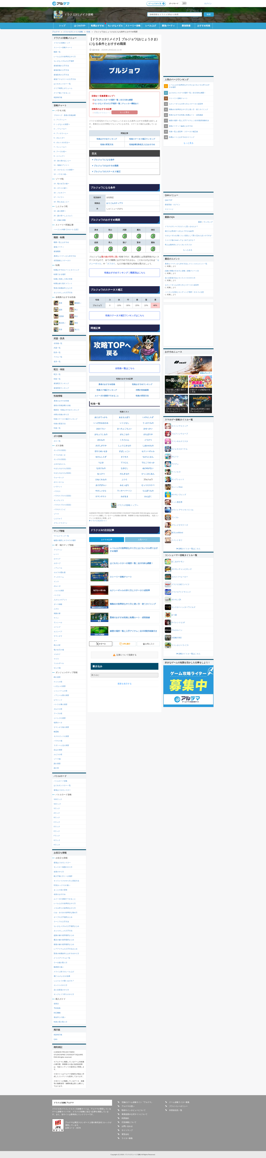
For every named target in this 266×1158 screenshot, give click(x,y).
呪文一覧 (57, 374)
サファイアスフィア (179, 426)
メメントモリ (176, 540)
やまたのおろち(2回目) (62, 473)
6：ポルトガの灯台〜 (62, 142)
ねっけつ (101, 474)
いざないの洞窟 (60, 686)
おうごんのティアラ (114, 203)
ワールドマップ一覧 (61, 536)
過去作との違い (60, 1017)
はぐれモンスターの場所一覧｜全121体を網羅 (113, 100)
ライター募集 (127, 1138)
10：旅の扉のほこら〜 (62, 161)
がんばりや (148, 434)
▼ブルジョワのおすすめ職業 (105, 166)
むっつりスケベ (148, 485)
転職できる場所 (60, 274)
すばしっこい (124, 451)
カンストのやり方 (60, 985)
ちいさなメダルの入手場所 (64, 61)
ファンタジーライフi (179, 645)
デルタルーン (176, 630)
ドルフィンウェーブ (179, 434)
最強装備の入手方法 (61, 66)
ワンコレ (175, 517)
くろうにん (124, 440)
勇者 (61, 303)
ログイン (208, 3)
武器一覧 (57, 348)
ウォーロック (59, 477)
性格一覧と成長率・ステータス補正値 (183, 131)
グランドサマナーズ (179, 525)
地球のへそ (58, 722)
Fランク (57, 836)
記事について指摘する (127, 655)
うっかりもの (148, 423)
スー (55, 641)
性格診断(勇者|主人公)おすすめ (142, 144)
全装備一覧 (58, 343)
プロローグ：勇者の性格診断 (65, 115)
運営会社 (125, 1134)
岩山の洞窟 (58, 750)
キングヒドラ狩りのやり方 (64, 994)
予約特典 (57, 1008)
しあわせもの (148, 446)
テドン (56, 618)
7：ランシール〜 (60, 147)
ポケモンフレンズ (178, 495)
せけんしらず (101, 457)
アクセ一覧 (58, 357)
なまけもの (101, 468)
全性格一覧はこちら (125, 368)
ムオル (56, 609)
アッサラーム (59, 577)
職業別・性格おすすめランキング (66, 410)
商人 (76, 310)
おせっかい (148, 429)
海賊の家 (57, 613)
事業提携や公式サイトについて (134, 1114)
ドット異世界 (176, 502)
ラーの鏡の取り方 (60, 962)
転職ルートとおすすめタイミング (181, 137)
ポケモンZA (176, 600)
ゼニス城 (57, 668)
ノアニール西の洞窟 (61, 695)
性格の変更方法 (106, 144)
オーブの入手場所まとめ (63, 917)
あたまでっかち (101, 417)
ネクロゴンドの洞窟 (61, 736)
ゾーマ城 (57, 759)
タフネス (124, 457)
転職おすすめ (97, 25)
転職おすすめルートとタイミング (66, 270)
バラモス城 (58, 741)
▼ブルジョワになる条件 (103, 159)
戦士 (76, 316)
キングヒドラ (59, 500)
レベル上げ (150, 25)
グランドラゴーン (60, 523)
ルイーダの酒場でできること (107, 396)
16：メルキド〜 (60, 193)
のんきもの (124, 474)
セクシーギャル (148, 451)
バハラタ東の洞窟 (60, 704)
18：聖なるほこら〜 (61, 202)
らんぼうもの (148, 491)
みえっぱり (124, 485)
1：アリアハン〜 (60, 120)
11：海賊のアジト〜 (61, 165)
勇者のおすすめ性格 (107, 384)
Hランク (57, 845)
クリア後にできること (62, 93)
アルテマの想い (128, 1106)
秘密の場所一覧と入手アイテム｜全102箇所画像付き (189, 120)
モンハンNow (177, 487)
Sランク (57, 808)
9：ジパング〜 (59, 156)
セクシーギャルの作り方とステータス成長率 (186, 104)
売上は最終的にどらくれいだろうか (178, 245)
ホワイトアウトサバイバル (182, 510)
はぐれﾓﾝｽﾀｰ (80, 25)
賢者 (61, 329)
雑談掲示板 (58, 97)
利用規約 (125, 1118)
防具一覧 (57, 352)
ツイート (102, 644)
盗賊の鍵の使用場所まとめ (64, 935)
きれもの (101, 440)
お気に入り (149, 644)
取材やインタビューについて (134, 1110)
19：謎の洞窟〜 (60, 211)
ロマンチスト (101, 496)
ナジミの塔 (58, 682)
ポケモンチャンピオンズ (181, 569)
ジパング (57, 627)
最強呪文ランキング (61, 383)
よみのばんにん (60, 464)
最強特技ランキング (61, 388)
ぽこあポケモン (177, 562)
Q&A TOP (168, 200)
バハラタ (57, 595)
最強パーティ (168, 25)
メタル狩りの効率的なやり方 (65, 908)
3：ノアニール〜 (60, 129)
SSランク (57, 804)
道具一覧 (57, 361)
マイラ (56, 659)
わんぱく (148, 496)
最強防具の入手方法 (61, 75)
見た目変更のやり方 (61, 990)
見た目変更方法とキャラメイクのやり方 (180, 278)
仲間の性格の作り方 (61, 414)
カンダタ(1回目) (60, 450)
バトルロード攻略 (60, 781)
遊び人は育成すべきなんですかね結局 (179, 231)
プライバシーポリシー (178, 1106)
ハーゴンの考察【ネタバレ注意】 (66, 229)
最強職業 (57, 251)
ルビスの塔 (58, 754)
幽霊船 (56, 732)
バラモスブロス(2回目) (62, 505)
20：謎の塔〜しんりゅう (63, 216)
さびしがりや (101, 446)
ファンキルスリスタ (179, 441)
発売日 (56, 1004)
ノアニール (58, 568)
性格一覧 (57, 428)
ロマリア (57, 559)
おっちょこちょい (124, 429)
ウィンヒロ (176, 472)
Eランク (57, 831)
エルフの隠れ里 (60, 572)
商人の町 (57, 645)
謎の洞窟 (57, 763)
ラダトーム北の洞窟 (61, 745)
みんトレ (175, 456)
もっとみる (187, 250)
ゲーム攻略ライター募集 (179, 1102)
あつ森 (174, 615)
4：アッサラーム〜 (61, 133)
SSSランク (58, 799)
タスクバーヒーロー (179, 577)
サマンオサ (58, 636)
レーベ (56, 554)
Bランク (57, 817)
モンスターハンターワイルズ (183, 607)
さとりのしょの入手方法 (63, 292)
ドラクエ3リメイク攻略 (78, 14)
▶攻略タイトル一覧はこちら (188, 549)
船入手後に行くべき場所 (63, 876)
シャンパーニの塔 (60, 691)
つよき (101, 462)
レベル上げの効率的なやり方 (65, 56)
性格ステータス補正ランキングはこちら (124, 315)
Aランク (57, 813)
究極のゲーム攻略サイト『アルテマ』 (137, 1102)
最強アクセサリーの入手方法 (65, 79)
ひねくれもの (101, 479)
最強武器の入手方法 (61, 70)
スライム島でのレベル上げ (64, 972)
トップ (62, 25)
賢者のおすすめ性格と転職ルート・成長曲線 (186, 115)
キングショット (177, 479)
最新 (200, 222)
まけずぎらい (101, 485)
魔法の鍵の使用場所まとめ (64, 940)
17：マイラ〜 (59, 197)
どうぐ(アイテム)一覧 (62, 958)
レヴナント (58, 487)
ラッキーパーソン (124, 491)
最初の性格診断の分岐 (62, 405)
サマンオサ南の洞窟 (61, 727)
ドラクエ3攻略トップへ (127, 505)
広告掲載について (129, 1122)
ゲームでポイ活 (154, 3)
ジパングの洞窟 (60, 718)
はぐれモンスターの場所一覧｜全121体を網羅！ (187, 93)
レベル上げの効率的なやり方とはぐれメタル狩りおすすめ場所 (189, 86)
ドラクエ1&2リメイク (180, 584)
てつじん (124, 462)
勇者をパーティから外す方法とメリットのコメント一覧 (186, 264)
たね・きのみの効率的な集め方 (65, 912)
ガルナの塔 (58, 709)
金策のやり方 (59, 872)
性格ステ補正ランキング (107, 390)
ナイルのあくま (60, 455)
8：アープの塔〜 (60, 151)
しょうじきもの (124, 446)
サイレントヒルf (178, 622)
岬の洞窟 (57, 677)
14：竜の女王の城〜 (61, 184)
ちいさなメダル (115, 25)
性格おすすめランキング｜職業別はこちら (124, 272)
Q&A (55, 1039)
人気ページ (142, 539)
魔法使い (62, 323)
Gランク (57, 840)
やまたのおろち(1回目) (62, 468)
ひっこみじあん (148, 474)
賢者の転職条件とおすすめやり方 (66, 953)
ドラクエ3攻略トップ (62, 43)
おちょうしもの (101, 434)
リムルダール (59, 663)
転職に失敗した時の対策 (63, 279)
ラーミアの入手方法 (61, 921)
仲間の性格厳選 (142, 390)
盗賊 (61, 310)
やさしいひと (101, 491)
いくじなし (124, 423)
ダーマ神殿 (58, 604)
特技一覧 (57, 379)
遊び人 (77, 329)
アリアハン (58, 550)
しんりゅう (58, 518)
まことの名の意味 (60, 890)
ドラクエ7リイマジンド (181, 592)
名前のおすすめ (60, 894)
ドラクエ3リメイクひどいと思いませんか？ (181, 226)
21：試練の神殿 (60, 220)
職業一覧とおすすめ (61, 242)
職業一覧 (57, 52)
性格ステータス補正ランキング (142, 139)
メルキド (57, 654)
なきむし (124, 468)
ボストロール (59, 482)
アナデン (175, 464)
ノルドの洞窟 (59, 590)
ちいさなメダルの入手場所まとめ (66, 926)
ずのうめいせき (101, 451)
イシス (56, 581)
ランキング (208, 222)
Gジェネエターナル (179, 449)
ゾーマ (56, 514)
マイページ (169, 209)
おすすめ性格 (203, 25)
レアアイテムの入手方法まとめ (65, 949)
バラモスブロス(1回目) (62, 496)
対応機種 (57, 1013)
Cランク (57, 822)
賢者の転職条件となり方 (63, 288)
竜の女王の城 (59, 650)
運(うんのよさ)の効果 (62, 976)
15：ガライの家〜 (60, 188)
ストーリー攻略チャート (63, 47)
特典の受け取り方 (60, 1022)
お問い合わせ (127, 1126)
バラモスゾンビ (60, 509)
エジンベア (58, 631)
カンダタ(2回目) (60, 459)
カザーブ (57, 563)
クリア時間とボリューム (63, 88)
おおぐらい (101, 429)
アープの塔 (58, 713)
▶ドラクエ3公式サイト (98, 521)
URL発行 (126, 644)
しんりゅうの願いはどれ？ (64, 981)
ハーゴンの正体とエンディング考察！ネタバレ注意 (184, 292)
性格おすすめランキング (107, 139)
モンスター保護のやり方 (63, 867)
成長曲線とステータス (62, 260)
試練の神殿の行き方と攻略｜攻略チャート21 (182, 271)
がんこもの (124, 434)
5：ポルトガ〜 (59, 138)
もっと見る (188, 143)
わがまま (124, 496)
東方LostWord (177, 533)
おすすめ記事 (106, 539)
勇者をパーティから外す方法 (65, 256)
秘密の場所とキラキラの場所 (65, 540)
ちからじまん (148, 457)
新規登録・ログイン (172, 204)
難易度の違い (59, 967)
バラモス (57, 491)
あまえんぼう (124, 417)
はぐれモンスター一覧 (62, 84)
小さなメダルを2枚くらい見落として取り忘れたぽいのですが (188, 235)
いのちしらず (148, 417)
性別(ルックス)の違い (62, 885)
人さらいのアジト (60, 600)
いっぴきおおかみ (101, 423)
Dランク (57, 826)
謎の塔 (56, 768)
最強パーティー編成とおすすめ (181, 126)
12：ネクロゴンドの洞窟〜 (64, 170)
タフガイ (111, 263)
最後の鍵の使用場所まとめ (64, 944)
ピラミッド (58, 700)
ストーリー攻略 (133, 25)
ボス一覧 (57, 441)
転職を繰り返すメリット (63, 283)
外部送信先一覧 (175, 1110)
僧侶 (76, 323)
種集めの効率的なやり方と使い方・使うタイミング (188, 109)
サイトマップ (127, 1130)
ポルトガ (57, 586)
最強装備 (186, 25)
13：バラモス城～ (60, 174)
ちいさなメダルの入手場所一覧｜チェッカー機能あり (116, 103)
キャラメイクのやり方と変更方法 (66, 881)
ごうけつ (148, 440)
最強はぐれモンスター (62, 790)
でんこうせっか (148, 462)
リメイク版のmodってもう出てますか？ (180, 240)
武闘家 (61, 316)
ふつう (124, 479)
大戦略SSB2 (176, 638)
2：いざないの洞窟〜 (62, 124)
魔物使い (78, 303)
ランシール (58, 622)
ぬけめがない (148, 468)
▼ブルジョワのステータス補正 (106, 171)
